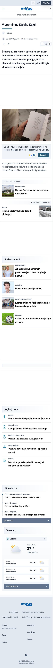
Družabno (18, 285)
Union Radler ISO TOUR (23, 299)
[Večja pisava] (49, 43)
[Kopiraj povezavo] (8, 44)
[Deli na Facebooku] (4, 44)
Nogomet (18, 315)
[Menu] (3, 8)
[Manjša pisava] (42, 43)
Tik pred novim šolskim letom (20, 494)
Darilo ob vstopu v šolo (16, 435)
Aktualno (9, 488)
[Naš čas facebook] (26, 655)
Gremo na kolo (13, 445)
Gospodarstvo (20, 186)
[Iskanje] (50, 9)
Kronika (10, 415)
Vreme (10, 530)
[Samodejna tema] (33, 3)
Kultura (10, 459)
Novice (4, 207)
